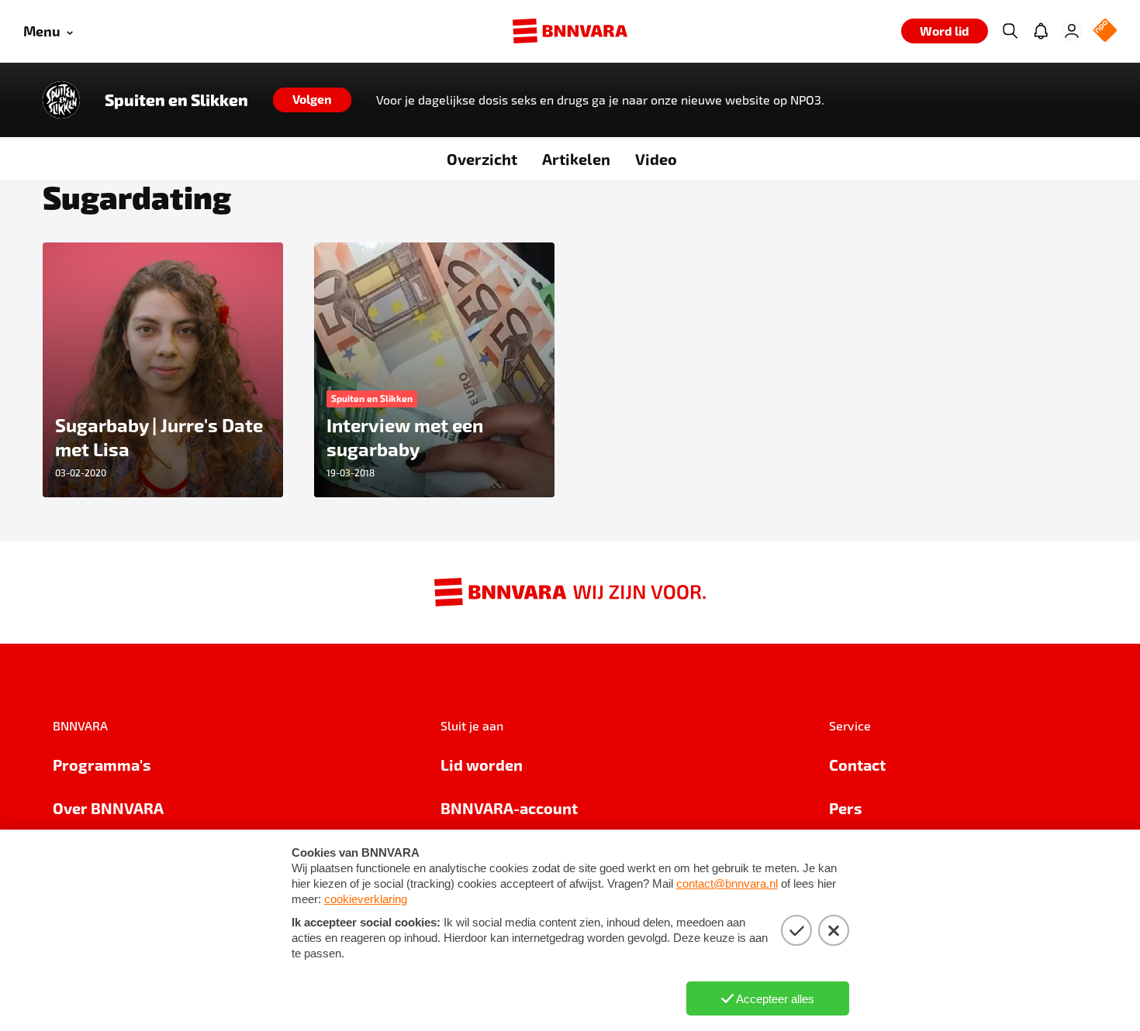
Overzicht (482, 158)
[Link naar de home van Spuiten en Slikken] (61, 100)
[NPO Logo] (1105, 31)
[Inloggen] (1071, 31)
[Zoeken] (1009, 31)
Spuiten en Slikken (176, 100)
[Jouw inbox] (1040, 31)
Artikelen (576, 158)
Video (656, 158)
